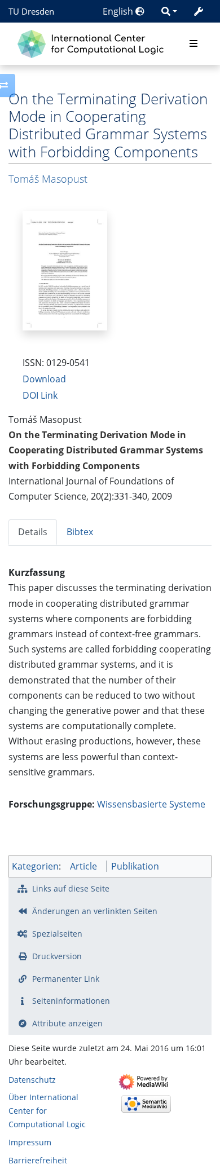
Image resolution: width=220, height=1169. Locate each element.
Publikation (135, 866)
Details (32, 532)
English (119, 11)
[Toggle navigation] (193, 44)
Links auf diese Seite (70, 888)
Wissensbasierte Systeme (151, 804)
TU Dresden (31, 11)
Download (44, 379)
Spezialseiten (57, 933)
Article (83, 866)
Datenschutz (32, 1079)
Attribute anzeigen (67, 1023)
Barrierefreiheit (37, 1160)
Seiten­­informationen (71, 1000)
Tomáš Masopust (47, 179)
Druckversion (57, 956)
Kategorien (35, 866)
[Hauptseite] (93, 42)
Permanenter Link (65, 978)
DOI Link (40, 395)
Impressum (29, 1142)
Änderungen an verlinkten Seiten (94, 911)
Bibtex (80, 532)
